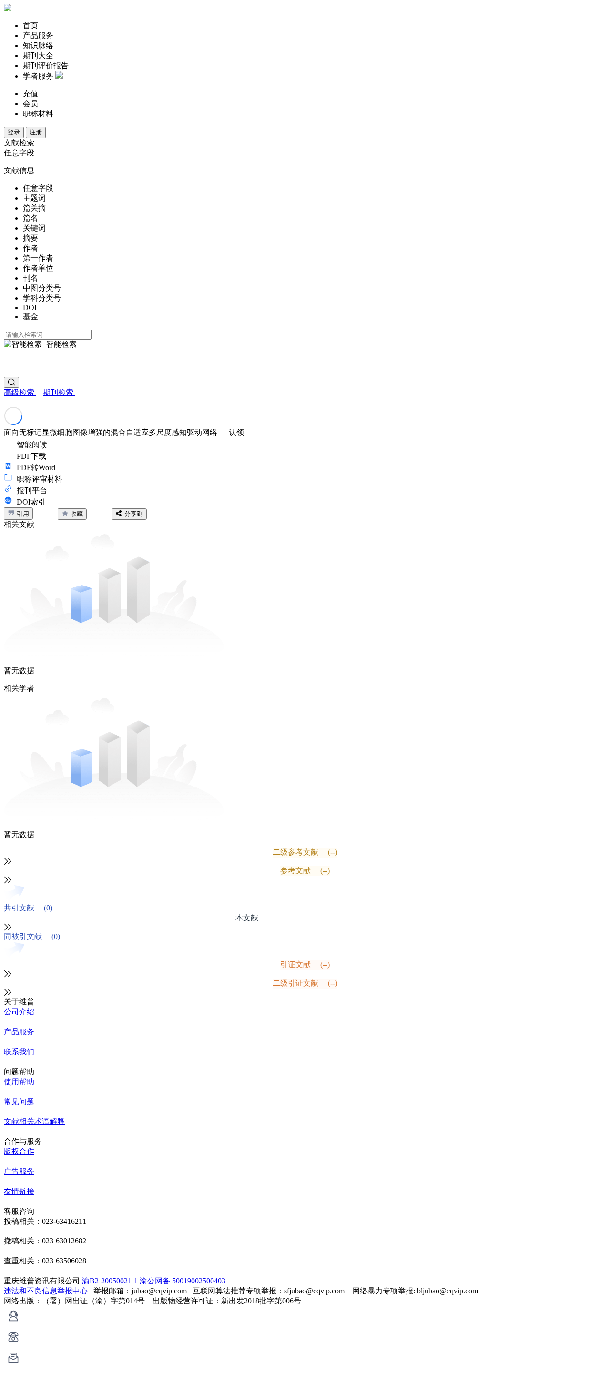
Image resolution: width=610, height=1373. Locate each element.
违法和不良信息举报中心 (46, 1291)
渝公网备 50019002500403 (182, 1281)
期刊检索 (59, 392)
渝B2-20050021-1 (110, 1281)
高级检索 (20, 392)
